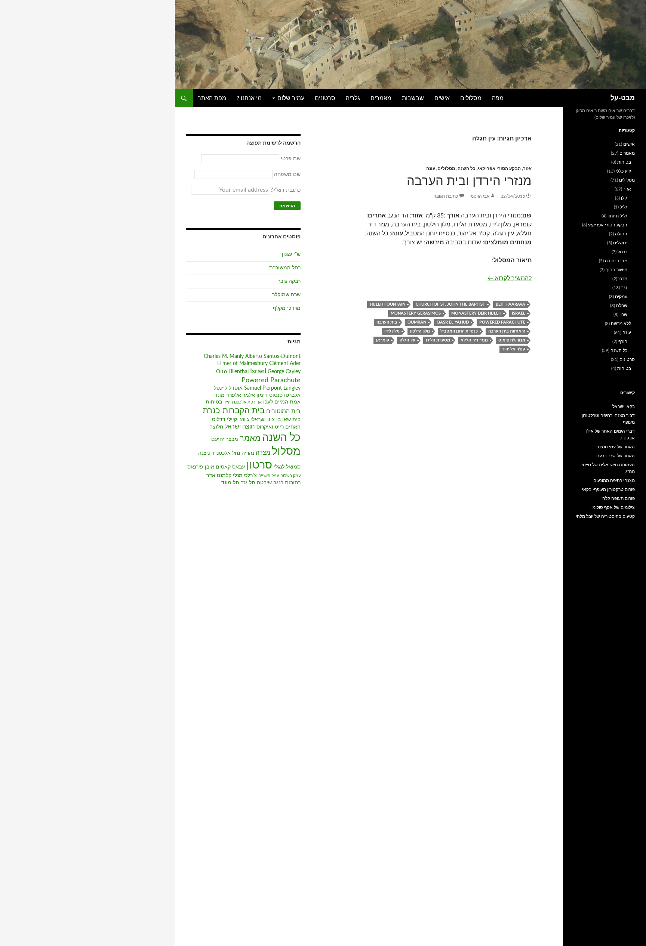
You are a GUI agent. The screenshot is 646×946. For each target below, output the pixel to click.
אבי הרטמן (480, 196)
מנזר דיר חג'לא (474, 340)
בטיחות (214, 402)
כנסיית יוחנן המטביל (459, 331)
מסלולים (471, 98)
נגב (624, 287)
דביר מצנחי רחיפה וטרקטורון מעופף (608, 418)
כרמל (622, 252)
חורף (622, 341)
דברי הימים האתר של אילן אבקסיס (610, 434)
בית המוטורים (283, 411)
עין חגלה (407, 340)
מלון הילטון (420, 331)
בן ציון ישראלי (265, 419)
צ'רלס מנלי (245, 475)
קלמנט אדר (218, 475)
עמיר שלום (290, 98)
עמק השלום (290, 476)
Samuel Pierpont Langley (272, 388)
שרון (623, 314)
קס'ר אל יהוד (513, 349)
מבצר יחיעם (224, 439)
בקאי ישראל (623, 406)
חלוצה (216, 427)
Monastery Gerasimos (416, 313)
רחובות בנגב (287, 482)
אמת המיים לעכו (282, 402)
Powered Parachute (502, 322)
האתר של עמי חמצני (615, 447)
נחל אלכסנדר (225, 453)
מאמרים (380, 98)
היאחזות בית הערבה (506, 331)
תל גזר (248, 482)
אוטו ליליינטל (228, 388)
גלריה (353, 98)
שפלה (621, 305)
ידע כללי (623, 171)
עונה (430, 168)
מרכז (622, 278)
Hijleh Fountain (387, 304)
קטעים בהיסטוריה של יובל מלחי (605, 516)
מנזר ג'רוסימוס (511, 340)
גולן (624, 198)
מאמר (250, 438)
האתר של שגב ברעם (615, 456)
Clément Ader (285, 363)
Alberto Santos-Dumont (273, 356)
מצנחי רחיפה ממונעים (614, 480)
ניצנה (204, 453)
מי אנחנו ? (249, 98)
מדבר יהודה (616, 261)
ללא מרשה (621, 323)
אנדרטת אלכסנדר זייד (243, 402)
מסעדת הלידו (438, 340)
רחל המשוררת (285, 267)
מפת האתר (212, 98)
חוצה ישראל (240, 427)
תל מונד (230, 482)
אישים (442, 98)
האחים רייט (288, 427)
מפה (498, 98)
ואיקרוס (264, 427)
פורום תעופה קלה (618, 498)
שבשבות (413, 98)
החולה (621, 234)
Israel (518, 313)
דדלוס (218, 419)
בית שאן (291, 419)
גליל (623, 207)
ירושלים (620, 243)
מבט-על (622, 98)
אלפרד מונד (228, 395)
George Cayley (284, 371)
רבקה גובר (289, 281)
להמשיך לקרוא (509, 278)
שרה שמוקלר (286, 294)
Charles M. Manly (224, 356)
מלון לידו (392, 331)
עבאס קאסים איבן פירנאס (216, 467)
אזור (527, 168)
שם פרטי (291, 158)
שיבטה (264, 482)
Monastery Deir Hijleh (476, 313)
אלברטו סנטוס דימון (278, 395)
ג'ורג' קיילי (238, 419)
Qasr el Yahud (453, 322)
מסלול (286, 451)
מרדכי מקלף (287, 308)
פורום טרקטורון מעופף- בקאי (608, 489)
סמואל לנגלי (287, 467)
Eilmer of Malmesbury (242, 363)
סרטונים (325, 98)
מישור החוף (616, 270)
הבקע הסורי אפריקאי (499, 168)
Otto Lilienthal (232, 371)
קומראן (382, 340)
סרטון (259, 465)
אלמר (249, 395)
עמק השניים (268, 476)
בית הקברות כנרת (234, 411)
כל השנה (467, 168)
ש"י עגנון (291, 254)
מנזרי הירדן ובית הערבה (469, 181)
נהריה (248, 453)
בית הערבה (386, 322)
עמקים (621, 296)
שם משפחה (287, 174)
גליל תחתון (617, 216)
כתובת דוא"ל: (285, 190)
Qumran (416, 322)
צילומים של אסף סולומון (612, 507)
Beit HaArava (510, 304)
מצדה (263, 453)
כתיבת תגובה (445, 196)
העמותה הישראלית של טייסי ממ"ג (608, 468)
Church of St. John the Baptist (450, 304)
